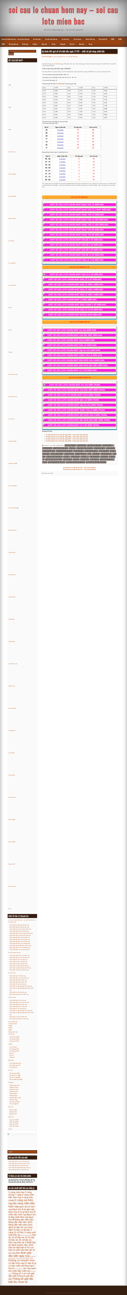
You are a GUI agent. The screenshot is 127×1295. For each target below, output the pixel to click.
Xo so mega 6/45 (11, 263)
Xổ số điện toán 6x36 (12, 374)
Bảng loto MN (13, 1112)
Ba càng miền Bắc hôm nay (60, 448)
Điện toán (44, 44)
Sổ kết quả (25, 44)
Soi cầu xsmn (77, 39)
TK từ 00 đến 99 (11, 730)
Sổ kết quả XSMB (12, 174)
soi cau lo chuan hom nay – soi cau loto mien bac (63, 15)
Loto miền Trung (12, 797)
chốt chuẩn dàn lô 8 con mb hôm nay (19, 957)
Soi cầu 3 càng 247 (18, 1268)
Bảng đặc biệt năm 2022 (91, 451)
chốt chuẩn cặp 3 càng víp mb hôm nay (20, 935)
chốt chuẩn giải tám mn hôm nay (18, 1006)
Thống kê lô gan (11, 552)
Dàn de (89, 454)
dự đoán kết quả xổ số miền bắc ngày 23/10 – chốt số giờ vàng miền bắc (79, 469)
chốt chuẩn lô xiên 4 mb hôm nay (18, 963)
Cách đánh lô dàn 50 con (20, 1226)
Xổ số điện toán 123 (12, 396)
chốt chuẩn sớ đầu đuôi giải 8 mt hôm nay (20, 986)
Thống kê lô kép (13, 1091)
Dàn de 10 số (96, 454)
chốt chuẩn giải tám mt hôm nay (18, 982)
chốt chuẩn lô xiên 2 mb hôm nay (18, 959)
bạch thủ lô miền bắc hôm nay (64, 451)
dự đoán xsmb (28, 1258)
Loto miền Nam (11, 775)
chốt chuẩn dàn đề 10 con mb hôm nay (19, 943)
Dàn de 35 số (17, 1240)
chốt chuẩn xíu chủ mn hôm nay (18, 1016)
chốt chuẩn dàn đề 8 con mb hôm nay (19, 941)
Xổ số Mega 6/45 (14, 1049)
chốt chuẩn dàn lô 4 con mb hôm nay (19, 949)
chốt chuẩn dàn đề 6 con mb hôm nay (19, 939)
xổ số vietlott (11, 240)
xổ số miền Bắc (56, 64)
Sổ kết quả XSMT (12, 218)
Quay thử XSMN (11, 841)
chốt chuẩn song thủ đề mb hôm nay (19, 965)
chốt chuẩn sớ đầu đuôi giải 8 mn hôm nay (20, 1010)
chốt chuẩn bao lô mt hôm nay (17, 976)
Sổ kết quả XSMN (12, 196)
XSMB (112, 39)
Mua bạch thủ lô (94, 459)
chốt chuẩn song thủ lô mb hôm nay (19, 970)
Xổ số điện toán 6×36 (15, 1063)
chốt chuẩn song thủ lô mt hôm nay (18, 994)
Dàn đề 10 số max (94, 456)
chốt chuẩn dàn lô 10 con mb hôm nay (19, 947)
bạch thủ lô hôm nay (99, 448)
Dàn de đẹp (67, 456)
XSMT (3, 44)
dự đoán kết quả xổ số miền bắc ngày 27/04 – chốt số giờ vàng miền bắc (67, 434)
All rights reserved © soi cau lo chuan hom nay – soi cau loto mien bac (63, 1293)
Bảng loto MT (13, 1114)
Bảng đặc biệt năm (78, 451)
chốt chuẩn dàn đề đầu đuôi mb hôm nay (20, 945)
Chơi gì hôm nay (90, 39)
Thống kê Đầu (11, 619)
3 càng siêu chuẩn (107, 445)
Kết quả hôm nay (13, 44)
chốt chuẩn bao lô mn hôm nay (17, 1000)
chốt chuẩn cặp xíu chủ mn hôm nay (19, 1002)
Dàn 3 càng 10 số (69, 454)
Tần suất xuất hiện (12, 708)
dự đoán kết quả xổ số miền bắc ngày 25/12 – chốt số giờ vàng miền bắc (79, 467)
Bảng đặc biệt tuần (104, 451)
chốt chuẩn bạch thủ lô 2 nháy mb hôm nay (21, 933)
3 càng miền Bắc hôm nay (94, 445)
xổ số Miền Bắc (59, 83)
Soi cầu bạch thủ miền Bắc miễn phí (22, 1269)
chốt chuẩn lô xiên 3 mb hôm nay (18, 961)
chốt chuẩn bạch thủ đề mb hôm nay (19, 927)
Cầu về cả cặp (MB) (12, 485)
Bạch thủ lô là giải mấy (49, 451)
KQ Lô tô (72, 44)
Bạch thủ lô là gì (110, 448)
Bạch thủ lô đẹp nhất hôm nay (85, 448)
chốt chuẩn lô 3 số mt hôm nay (17, 984)
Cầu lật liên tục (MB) (12, 463)
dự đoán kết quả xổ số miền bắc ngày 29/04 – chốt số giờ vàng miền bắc (67, 437)
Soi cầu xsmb (37, 39)
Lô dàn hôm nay (67, 459)
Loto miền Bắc (11, 752)
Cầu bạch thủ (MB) (12, 441)
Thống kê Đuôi (11, 641)
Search (11, 54)
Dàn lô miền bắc (16, 1250)
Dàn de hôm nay (75, 456)
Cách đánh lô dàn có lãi (57, 454)
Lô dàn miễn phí (84, 459)
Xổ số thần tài (11, 418)
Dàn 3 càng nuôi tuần (80, 454)
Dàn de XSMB (84, 456)
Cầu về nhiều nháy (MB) (13, 507)
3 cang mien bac (81, 445)
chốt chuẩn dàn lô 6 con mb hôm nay (19, 955)
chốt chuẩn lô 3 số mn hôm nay (17, 1008)
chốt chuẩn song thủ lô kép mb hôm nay (20, 968)
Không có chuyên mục (21, 1260)
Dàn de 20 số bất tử (106, 454)
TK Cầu (53, 44)
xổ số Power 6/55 (12, 285)
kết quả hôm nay (11, 151)
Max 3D (10, 307)
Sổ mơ (90, 44)
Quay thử (81, 44)
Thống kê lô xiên (12, 574)
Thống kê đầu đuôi (12, 530)
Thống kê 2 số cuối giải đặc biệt (56, 462)
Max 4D (10, 329)
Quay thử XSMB (11, 819)
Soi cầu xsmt (65, 39)
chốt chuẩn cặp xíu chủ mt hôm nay (19, 978)
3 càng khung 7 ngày (70, 445)
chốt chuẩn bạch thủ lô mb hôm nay (19, 931)
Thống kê (62, 44)
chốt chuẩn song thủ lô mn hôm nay (19, 1018)
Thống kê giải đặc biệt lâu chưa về (75, 462)
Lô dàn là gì (76, 459)
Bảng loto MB (13, 1110)
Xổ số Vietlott (13, 1047)
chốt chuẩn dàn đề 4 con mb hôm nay (19, 937)
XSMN (120, 39)
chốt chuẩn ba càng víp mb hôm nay (19, 925)
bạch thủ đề (72, 448)
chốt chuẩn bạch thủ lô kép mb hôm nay (20, 929)
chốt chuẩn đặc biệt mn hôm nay (18, 1004)
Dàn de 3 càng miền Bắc (26, 1235)
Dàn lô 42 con (104, 456)
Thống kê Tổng (11, 686)
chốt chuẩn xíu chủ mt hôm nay (17, 992)
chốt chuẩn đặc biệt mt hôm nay (18, 980)
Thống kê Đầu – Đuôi (12, 663)
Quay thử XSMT (11, 864)
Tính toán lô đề (102, 39)
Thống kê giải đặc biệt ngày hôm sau (96, 462)
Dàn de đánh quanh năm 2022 (54, 456)
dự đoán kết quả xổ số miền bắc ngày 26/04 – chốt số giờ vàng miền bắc (67, 441)
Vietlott (35, 44)
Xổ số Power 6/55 (14, 1051)
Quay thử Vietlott (12, 886)
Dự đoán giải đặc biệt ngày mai (53, 459)
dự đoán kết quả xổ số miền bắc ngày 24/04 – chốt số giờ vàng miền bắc (67, 439)
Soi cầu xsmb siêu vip (51, 39)
